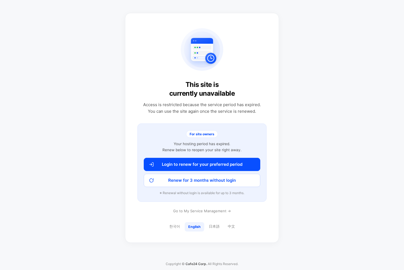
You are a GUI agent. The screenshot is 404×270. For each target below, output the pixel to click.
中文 (231, 226)
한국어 (174, 226)
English (194, 227)
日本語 (214, 226)
